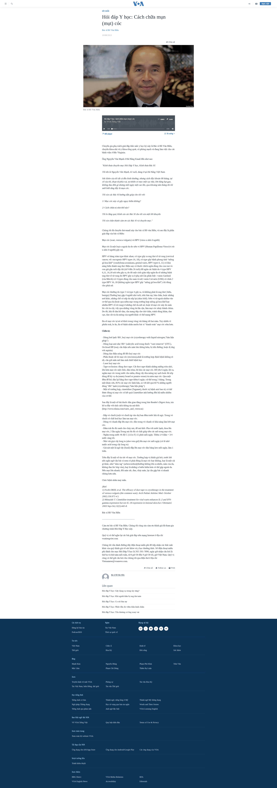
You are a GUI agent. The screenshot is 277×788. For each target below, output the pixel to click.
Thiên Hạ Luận (145, 668)
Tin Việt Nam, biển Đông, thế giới (85, 686)
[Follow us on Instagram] (156, 629)
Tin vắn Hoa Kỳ (146, 682)
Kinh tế (142, 646)
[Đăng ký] (166, 629)
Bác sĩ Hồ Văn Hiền (110, 30)
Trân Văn (177, 664)
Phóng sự (109, 682)
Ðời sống (143, 650)
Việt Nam (75, 646)
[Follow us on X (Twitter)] (146, 629)
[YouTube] (256, 4)
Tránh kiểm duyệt (79, 763)
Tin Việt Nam (110, 628)
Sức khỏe (105, 11)
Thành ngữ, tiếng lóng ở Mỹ (117, 700)
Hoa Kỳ (109, 650)
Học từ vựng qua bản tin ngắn (117, 704)
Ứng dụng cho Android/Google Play (120, 749)
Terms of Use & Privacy (149, 722)
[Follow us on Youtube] (151, 629)
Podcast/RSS (77, 632)
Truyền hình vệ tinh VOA (82, 682)
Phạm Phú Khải (146, 664)
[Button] (170, 42)
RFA (141, 777)
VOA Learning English (149, 709)
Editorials (143, 781)
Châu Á (109, 646)
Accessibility (111, 781)
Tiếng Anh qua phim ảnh (81, 709)
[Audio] (249, 4)
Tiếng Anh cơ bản (79, 700)
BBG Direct (76, 777)
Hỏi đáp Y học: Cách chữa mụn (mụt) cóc (119, 119)
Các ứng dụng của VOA (149, 749)
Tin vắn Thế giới (112, 686)
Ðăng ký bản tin (78, 628)
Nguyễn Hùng (111, 664)
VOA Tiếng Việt (114, 121)
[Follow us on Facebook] (140, 629)
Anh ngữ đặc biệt (112, 709)
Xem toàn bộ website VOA (82, 736)
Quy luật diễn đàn (113, 722)
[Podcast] (161, 629)
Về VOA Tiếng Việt (80, 722)
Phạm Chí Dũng (112, 668)
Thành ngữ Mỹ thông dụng (150, 700)
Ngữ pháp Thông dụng (81, 704)
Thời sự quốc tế (111, 632)
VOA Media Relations (114, 777)
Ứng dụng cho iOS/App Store (83, 749)
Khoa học (177, 646)
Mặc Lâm (75, 668)
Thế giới (75, 650)
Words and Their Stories (149, 704)
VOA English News (79, 781)
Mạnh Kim (76, 664)
